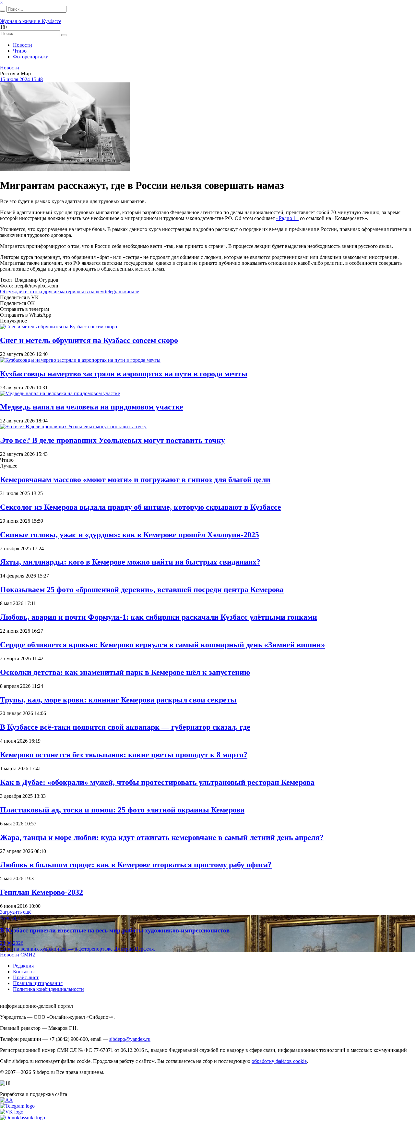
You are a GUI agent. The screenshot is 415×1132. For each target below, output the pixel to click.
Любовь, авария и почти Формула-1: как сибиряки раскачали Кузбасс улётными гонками (158, 617)
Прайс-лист (26, 977)
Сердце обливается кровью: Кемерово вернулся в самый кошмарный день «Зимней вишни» (162, 644)
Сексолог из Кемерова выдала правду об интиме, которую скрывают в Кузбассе (140, 507)
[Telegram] (17, 1106)
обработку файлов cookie (279, 1061)
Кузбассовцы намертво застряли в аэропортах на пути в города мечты (123, 374)
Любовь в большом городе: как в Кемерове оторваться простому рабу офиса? (136, 864)
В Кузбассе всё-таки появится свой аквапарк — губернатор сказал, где (125, 727)
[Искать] (2, 11)
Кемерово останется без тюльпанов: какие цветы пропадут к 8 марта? (123, 754)
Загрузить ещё (15, 912)
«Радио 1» (287, 218)
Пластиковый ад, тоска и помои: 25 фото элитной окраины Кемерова (122, 810)
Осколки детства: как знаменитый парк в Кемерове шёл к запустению (125, 672)
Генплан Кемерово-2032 (41, 892)
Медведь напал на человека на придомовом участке (91, 407)
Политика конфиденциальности (48, 989)
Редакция (23, 965)
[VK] (11, 1111)
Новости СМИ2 (17, 954)
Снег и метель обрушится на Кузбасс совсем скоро (89, 340)
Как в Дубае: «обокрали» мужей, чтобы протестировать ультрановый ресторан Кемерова (157, 782)
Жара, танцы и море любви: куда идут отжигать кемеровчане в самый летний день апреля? (162, 837)
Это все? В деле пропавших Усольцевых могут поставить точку (112, 440)
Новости (22, 45)
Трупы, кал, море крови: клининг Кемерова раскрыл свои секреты (118, 700)
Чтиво (20, 51)
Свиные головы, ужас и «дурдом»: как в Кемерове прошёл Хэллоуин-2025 (129, 534)
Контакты (24, 971)
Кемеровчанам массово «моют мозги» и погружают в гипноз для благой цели (135, 479)
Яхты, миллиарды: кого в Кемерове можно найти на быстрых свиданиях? (130, 562)
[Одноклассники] (22, 1117)
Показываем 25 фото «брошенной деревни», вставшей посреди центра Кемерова (142, 589)
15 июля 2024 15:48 (21, 79)
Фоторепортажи (31, 56)
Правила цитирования (38, 983)
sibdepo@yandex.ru (129, 1039)
